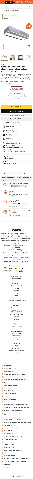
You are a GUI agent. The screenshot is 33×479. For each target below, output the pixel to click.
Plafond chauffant (9, 425)
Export (16, 321)
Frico (7, 81)
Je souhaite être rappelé (20, 173)
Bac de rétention (9, 442)
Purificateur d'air (9, 390)
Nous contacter (16, 281)
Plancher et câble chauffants (13, 428)
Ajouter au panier (16, 107)
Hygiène (6, 396)
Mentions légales (16, 348)
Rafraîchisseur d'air (10, 368)
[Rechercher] (30, 6)
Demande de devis (16, 283)
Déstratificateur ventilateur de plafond (16, 379)
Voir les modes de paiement (16, 115)
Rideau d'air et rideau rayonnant (13, 410)
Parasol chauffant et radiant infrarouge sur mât (17, 414)
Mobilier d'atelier (9, 444)
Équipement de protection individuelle (15, 461)
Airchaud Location (9, 363)
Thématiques (16, 295)
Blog (16, 293)
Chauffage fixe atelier (10, 399)
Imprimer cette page (7, 173)
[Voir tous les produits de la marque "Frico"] (2, 64)
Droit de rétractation (16, 326)
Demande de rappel (16, 286)
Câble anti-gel (8, 430)
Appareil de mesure (9, 455)
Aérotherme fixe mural (10, 402)
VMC (5, 382)
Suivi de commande (16, 308)
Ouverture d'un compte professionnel (16, 300)
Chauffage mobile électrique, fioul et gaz (16, 404)
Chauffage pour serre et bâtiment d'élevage (16, 407)
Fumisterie (7, 453)
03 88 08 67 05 (13, 212)
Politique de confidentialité (16, 350)
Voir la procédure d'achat (16, 118)
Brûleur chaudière (9, 433)
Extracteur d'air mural (10, 377)
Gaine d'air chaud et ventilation (13, 450)
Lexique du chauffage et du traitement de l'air (16, 261)
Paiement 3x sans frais (16, 314)
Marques (16, 290)
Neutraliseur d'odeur (10, 393)
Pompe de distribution (10, 439)
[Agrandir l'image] (30, 50)
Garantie (16, 324)
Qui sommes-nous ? (16, 278)
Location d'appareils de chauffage (16, 263)
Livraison (16, 319)
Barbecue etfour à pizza (7, 467)
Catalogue (16, 288)
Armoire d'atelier (9, 447)
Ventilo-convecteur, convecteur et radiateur (17, 422)
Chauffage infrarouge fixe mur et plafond (16, 417)
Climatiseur (7, 365)
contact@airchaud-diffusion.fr (18, 251)
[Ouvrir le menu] (2, 2)
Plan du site (16, 353)
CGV (16, 346)
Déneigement (7, 464)
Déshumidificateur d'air (10, 385)
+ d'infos (16, 132)
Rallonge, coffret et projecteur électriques (17, 458)
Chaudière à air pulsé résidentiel (13, 419)
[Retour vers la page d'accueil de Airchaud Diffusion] (10, 2)
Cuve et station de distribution (13, 436)
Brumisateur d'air (9, 371)
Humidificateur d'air (10, 388)
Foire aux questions (16, 298)
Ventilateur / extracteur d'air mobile (14, 374)
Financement (16, 316)
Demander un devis (16, 111)
